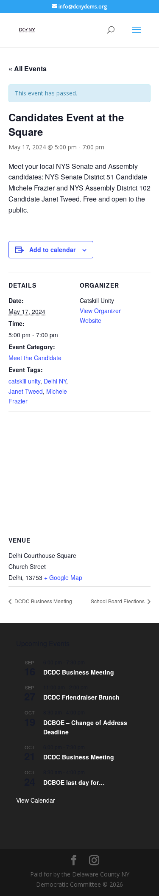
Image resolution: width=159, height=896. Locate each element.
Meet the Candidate (34, 357)
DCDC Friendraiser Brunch (81, 697)
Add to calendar (52, 249)
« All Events (27, 68)
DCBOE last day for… (74, 782)
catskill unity (24, 381)
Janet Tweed (25, 391)
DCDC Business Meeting (42, 601)
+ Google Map (63, 577)
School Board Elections (118, 601)
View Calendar (35, 800)
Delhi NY (55, 381)
